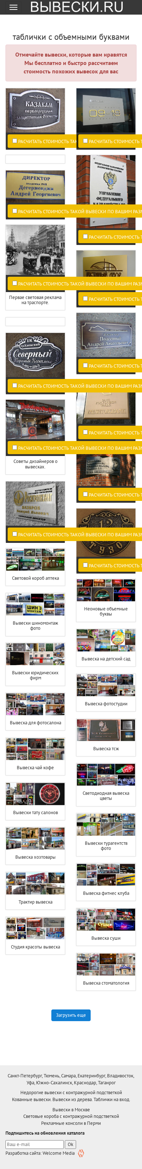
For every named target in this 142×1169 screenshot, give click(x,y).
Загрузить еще (71, 1015)
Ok (70, 1144)
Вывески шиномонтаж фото (35, 625)
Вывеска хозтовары (35, 857)
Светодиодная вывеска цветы (106, 795)
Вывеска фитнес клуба (106, 893)
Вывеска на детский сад (106, 659)
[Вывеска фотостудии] (105, 685)
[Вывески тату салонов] (35, 794)
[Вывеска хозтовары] (35, 838)
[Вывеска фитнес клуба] (105, 874)
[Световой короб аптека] (35, 559)
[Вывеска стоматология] (105, 964)
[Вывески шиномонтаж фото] (35, 604)
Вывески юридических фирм (35, 675)
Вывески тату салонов (35, 812)
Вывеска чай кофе (35, 767)
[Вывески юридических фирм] (35, 654)
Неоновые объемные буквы (106, 611)
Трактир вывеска (35, 902)
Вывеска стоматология (106, 983)
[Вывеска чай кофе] (35, 749)
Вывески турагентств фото (106, 845)
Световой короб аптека (35, 578)
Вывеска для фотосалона (35, 723)
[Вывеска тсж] (105, 730)
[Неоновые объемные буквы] (105, 590)
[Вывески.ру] (74, 7)
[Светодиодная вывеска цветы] (105, 774)
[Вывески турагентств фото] (105, 824)
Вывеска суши (106, 938)
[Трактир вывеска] (35, 883)
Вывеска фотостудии (106, 704)
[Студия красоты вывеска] (35, 928)
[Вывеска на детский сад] (105, 640)
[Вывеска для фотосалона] (35, 704)
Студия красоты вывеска (35, 947)
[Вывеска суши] (105, 919)
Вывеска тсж (106, 749)
